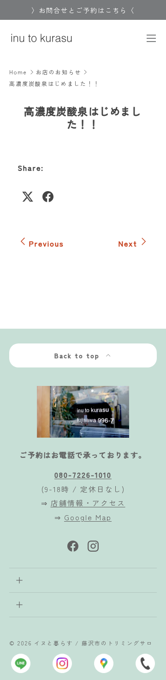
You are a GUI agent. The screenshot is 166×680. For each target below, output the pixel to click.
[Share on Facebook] (48, 197)
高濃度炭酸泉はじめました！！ (54, 83)
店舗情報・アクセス (88, 502)
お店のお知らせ (58, 72)
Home (18, 72)
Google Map (88, 517)
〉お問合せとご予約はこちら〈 (83, 10)
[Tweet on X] (28, 197)
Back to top (78, 355)
